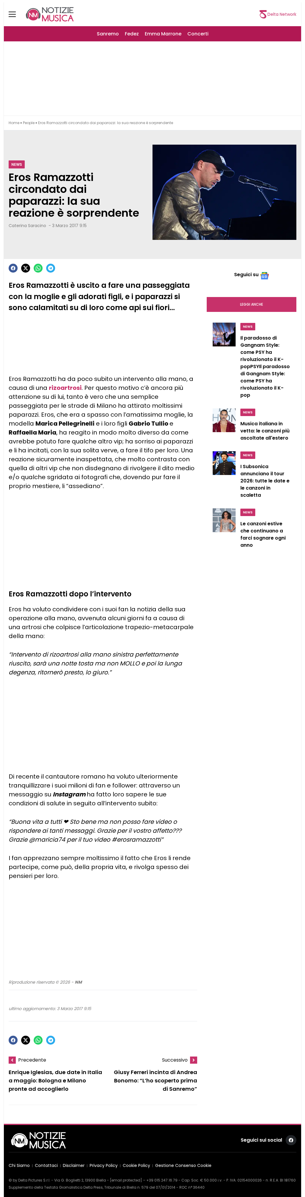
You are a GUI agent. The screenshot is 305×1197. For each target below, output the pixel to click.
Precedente (32, 1060)
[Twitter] (25, 268)
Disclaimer (74, 1165)
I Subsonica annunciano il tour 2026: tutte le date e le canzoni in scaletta (265, 481)
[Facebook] (13, 268)
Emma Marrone (163, 33)
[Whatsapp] (38, 268)
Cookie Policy (136, 1165)
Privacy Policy (104, 1165)
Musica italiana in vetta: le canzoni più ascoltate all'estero (265, 430)
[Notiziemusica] (50, 14)
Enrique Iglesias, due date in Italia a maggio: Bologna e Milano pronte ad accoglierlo (55, 1081)
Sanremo (108, 33)
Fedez (132, 33)
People (29, 122)
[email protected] (126, 1180)
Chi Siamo (19, 1165)
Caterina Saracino (27, 226)
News (16, 164)
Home (14, 122)
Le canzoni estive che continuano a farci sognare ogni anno (263, 534)
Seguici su (246, 274)
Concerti (197, 33)
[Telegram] (50, 268)
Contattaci (46, 1165)
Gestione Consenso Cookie (183, 1165)
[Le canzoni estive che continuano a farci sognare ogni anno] (224, 529)
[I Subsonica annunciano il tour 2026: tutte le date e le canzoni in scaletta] (224, 476)
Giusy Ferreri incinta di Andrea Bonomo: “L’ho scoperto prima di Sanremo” (155, 1081)
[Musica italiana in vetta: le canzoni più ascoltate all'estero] (224, 426)
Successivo (175, 1060)
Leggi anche (251, 304)
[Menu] (16, 14)
